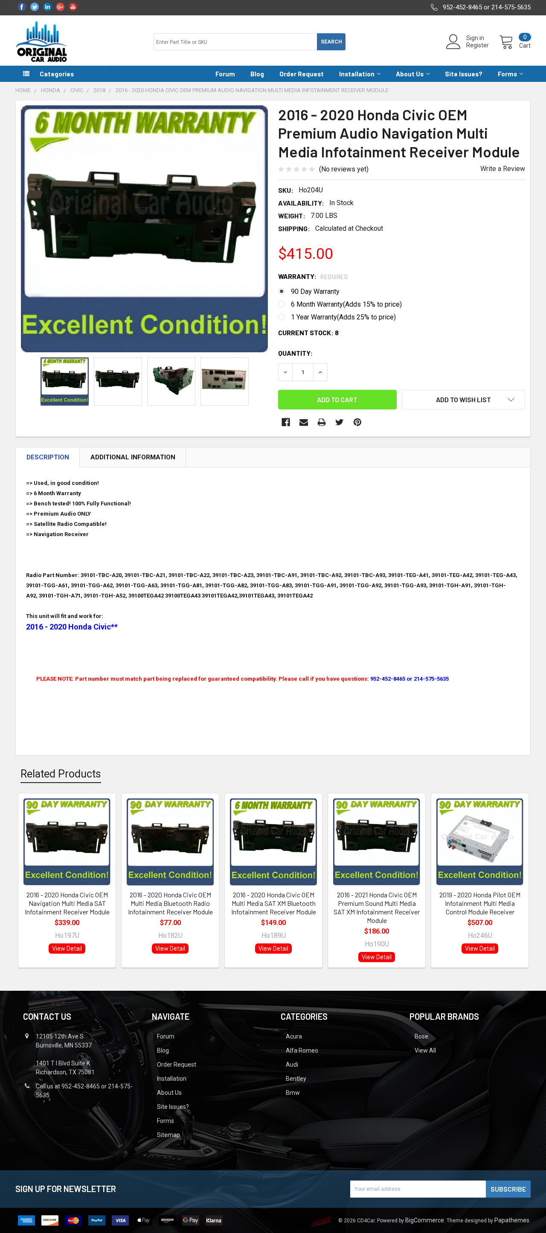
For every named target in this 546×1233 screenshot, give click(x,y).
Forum (225, 74)
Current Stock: (308, 332)
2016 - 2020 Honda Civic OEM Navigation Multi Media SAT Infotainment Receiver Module (67, 903)
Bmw (293, 1092)
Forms (507, 74)
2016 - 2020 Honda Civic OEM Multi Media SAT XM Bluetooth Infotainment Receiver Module (273, 903)
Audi (292, 1064)
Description (47, 457)
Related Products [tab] (60, 774)
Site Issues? (463, 74)
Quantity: (295, 353)
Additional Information (132, 457)
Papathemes (511, 1220)
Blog (257, 74)
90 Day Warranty (315, 291)
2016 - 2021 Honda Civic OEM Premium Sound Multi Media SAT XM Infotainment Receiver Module (377, 907)
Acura (294, 1036)
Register (477, 45)
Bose (421, 1036)
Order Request (301, 74)
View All (425, 1050)
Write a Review (502, 169)
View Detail (67, 948)
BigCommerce (424, 1220)
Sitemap (168, 1134)
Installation (357, 74)
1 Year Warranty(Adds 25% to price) (343, 317)
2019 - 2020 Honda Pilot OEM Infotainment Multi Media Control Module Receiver (479, 903)
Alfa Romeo (302, 1050)
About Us (410, 74)
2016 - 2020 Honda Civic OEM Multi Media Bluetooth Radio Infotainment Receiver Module (170, 903)
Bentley (296, 1078)
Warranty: (313, 276)
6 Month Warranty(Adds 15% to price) (346, 304)
